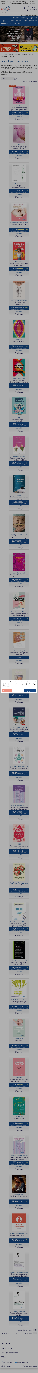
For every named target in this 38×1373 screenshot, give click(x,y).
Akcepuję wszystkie (30, 691)
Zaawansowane (7, 691)
